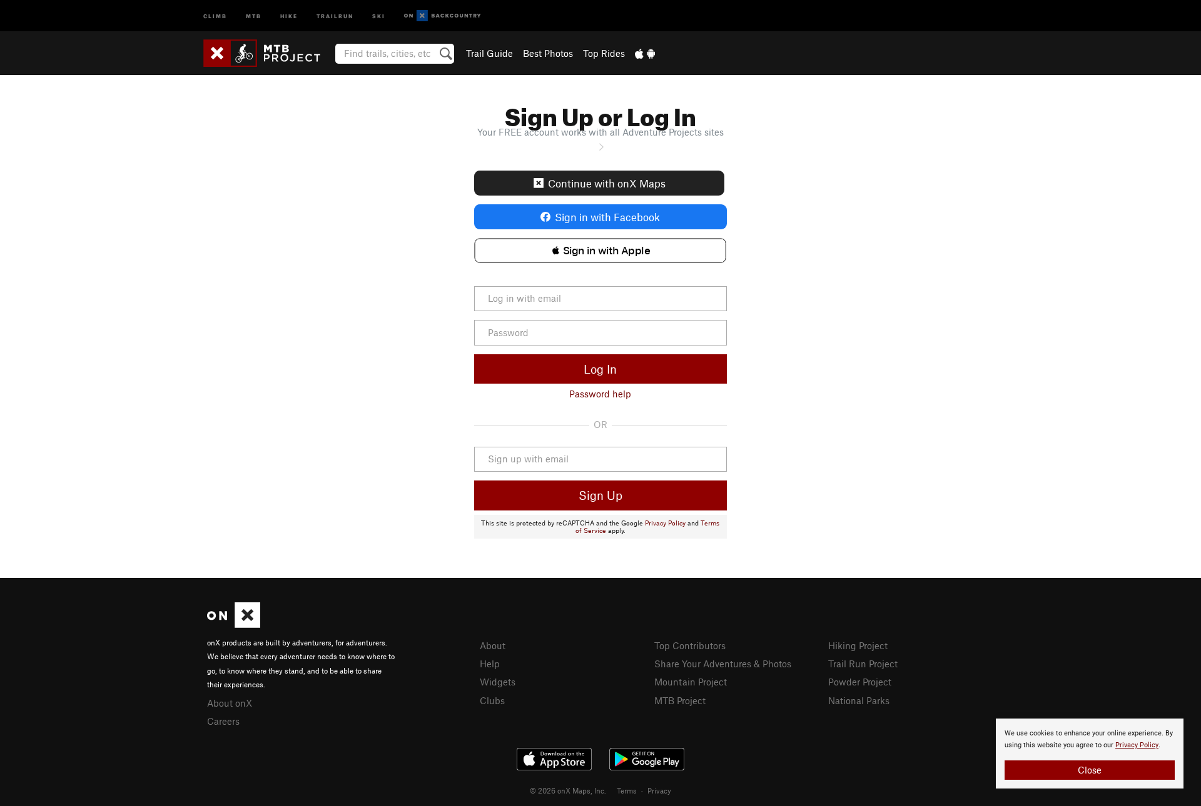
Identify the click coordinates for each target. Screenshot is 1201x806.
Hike (289, 15)
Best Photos (548, 53)
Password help (600, 393)
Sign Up (600, 495)
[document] (1090, 753)
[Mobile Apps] (645, 53)
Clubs (492, 700)
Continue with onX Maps (607, 183)
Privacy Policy (665, 523)
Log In (600, 369)
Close (1090, 769)
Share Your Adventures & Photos (722, 663)
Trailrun (335, 15)
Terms (627, 790)
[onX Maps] (233, 624)
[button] (600, 250)
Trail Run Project (863, 663)
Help (490, 663)
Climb (215, 15)
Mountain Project (690, 681)
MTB (253, 15)
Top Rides (604, 53)
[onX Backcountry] (442, 16)
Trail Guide (489, 53)
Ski (378, 15)
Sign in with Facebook (607, 217)
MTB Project (680, 700)
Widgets (497, 681)
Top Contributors (690, 645)
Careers (223, 721)
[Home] (268, 53)
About (492, 645)
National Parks (858, 700)
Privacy (659, 790)
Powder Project (859, 681)
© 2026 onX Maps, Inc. (568, 790)
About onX (229, 703)
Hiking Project (858, 645)
